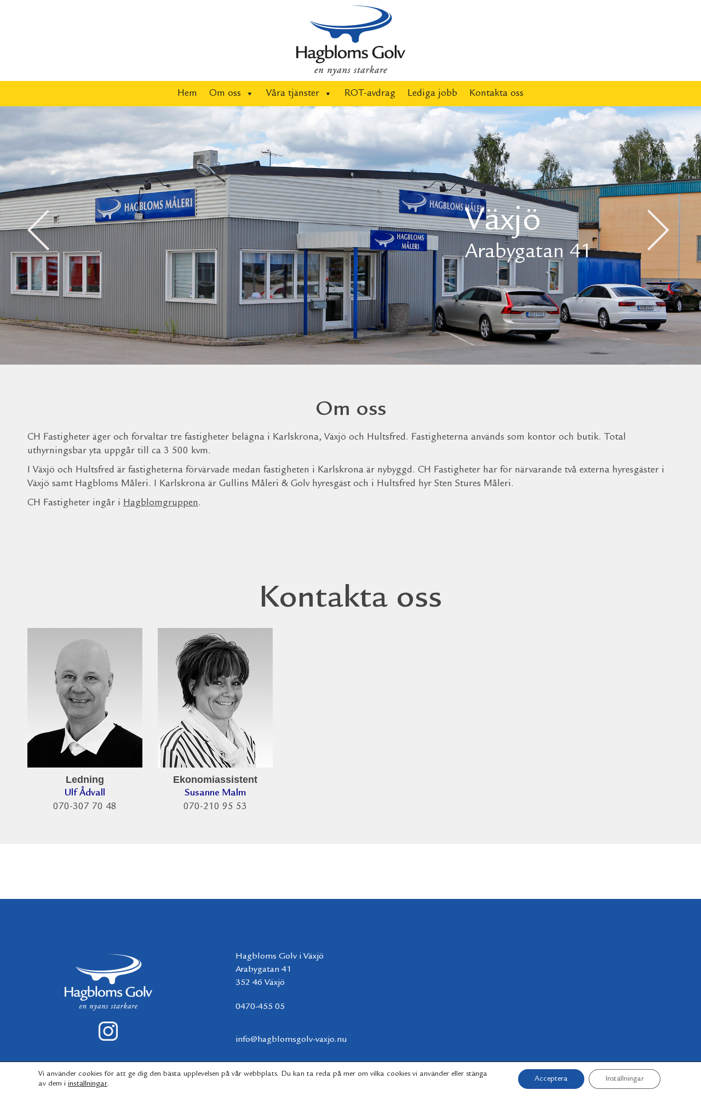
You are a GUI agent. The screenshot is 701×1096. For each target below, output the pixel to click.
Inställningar (624, 1079)
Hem (187, 94)
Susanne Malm (215, 793)
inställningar (87, 1084)
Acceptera (551, 1079)
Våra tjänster (292, 94)
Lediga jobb (432, 94)
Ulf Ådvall (85, 793)
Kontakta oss (496, 94)
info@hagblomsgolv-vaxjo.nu (291, 1040)
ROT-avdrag (369, 94)
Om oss (225, 94)
